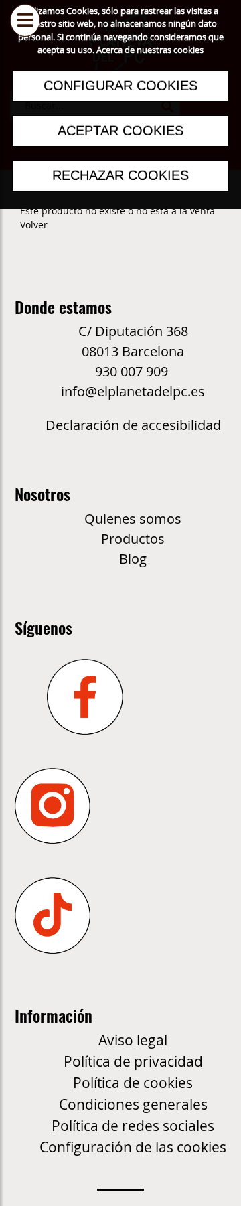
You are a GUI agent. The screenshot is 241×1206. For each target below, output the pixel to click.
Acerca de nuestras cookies (150, 50)
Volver (34, 224)
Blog (133, 559)
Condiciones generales (133, 1104)
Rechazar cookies (120, 175)
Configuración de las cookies (132, 1147)
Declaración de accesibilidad (133, 425)
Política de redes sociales (133, 1125)
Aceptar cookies (120, 130)
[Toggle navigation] (25, 38)
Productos (133, 539)
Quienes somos (132, 519)
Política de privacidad (133, 1061)
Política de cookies (133, 1082)
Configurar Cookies (120, 85)
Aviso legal (132, 1040)
